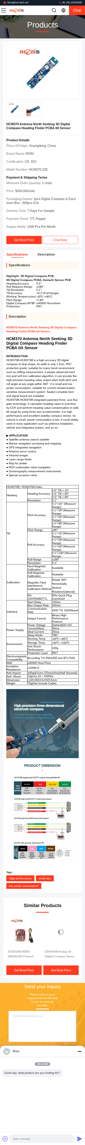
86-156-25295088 (72, 2)
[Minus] (79, 1051)
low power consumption (24, 885)
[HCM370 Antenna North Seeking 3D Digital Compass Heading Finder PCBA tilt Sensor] (42, 71)
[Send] (79, 1138)
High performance (20, 878)
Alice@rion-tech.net (17, 2)
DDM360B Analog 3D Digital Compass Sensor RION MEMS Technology (60, 954)
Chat (77, 10)
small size (45, 878)
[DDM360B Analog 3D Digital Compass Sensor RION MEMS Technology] (61, 932)
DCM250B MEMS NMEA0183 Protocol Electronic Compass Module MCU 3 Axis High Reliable (23, 954)
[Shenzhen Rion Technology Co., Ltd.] (17, 10)
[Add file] (5, 1138)
